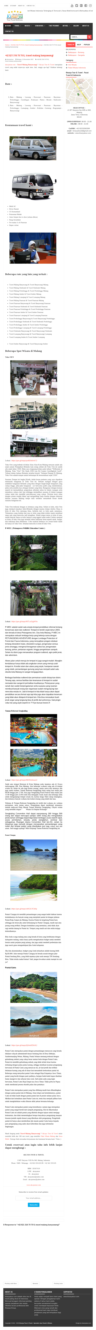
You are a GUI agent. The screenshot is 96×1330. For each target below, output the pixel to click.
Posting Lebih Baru (11, 1283)
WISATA (27, 26)
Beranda (35, 1283)
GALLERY (76, 26)
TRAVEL (16, 26)
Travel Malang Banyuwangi (27, 65)
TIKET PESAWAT (54, 26)
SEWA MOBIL (39, 26)
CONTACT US (9, 31)
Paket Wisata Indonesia (77, 68)
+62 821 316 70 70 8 (43, 59)
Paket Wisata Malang (48, 1136)
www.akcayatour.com (34, 1185)
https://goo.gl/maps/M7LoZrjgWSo (25, 621)
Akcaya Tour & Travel (46, 65)
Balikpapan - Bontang (76, 52)
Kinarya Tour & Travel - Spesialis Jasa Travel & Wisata (35, 1323)
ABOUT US (85, 26)
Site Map (13, 6)
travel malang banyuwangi (13, 61)
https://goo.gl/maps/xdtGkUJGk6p (24, 909)
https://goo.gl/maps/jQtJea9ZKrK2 (24, 1045)
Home (6, 6)
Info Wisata (72, 65)
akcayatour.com (10, 65)
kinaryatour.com (86, 1323)
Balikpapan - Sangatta (76, 55)
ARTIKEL (65, 26)
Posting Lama (58, 1283)
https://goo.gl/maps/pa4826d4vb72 (24, 461)
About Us (21, 6)
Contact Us (30, 6)
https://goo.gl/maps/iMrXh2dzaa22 (24, 780)
